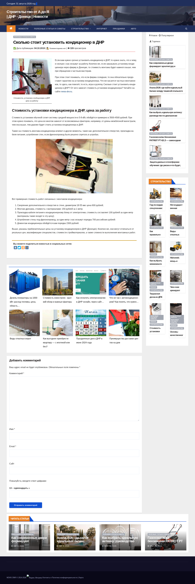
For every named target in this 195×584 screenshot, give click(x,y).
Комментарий (16, 373)
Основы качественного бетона (176, 335)
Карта (81, 578)
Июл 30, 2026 (110, 546)
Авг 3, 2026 (64, 546)
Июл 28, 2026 (156, 546)
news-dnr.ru (66, 91)
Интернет (102, 29)
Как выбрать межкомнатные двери (156, 264)
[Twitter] (19, 247)
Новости (23, 29)
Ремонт (153, 254)
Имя (12, 429)
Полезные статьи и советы (49, 29)
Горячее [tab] (155, 41)
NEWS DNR (11, 578)
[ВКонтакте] (15, 247)
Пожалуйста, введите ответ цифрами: (28, 481)
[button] (186, 28)
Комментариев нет (58, 48)
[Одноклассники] (23, 247)
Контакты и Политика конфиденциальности (60, 578)
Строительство (80, 29)
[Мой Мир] (27, 247)
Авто (133, 29)
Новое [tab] (153, 35)
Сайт (11, 464)
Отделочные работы (155, 283)
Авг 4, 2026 (19, 546)
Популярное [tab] (167, 35)
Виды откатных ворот (174, 234)
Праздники (119, 29)
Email (12, 446)
